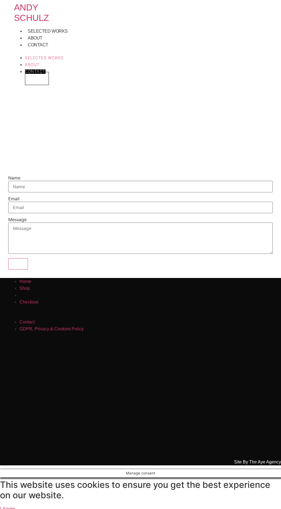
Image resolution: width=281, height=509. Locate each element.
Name (14, 178)
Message (17, 219)
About (35, 38)
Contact (38, 45)
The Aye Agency (265, 462)
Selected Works (48, 31)
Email (13, 198)
